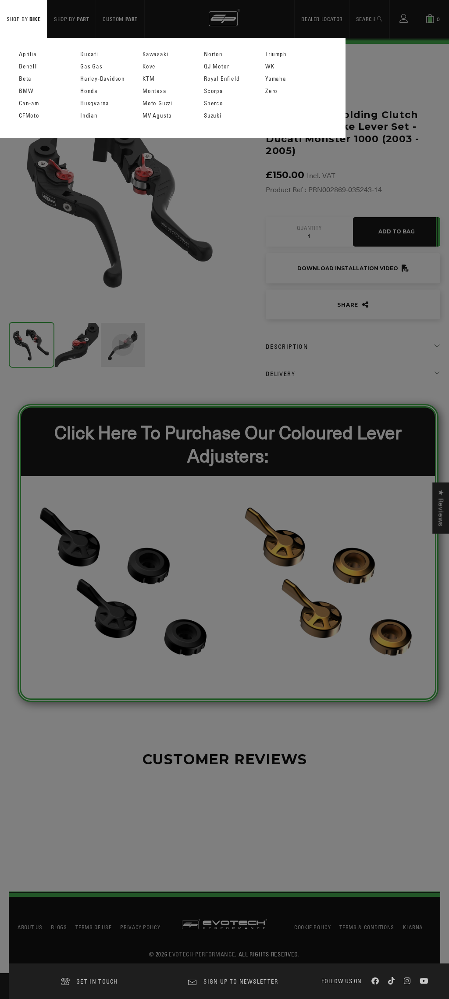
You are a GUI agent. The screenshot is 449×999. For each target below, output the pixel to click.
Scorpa (213, 91)
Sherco (213, 103)
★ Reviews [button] (440, 507)
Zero (271, 91)
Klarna (413, 927)
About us (30, 927)
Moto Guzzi (157, 103)
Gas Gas (91, 66)
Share (348, 304)
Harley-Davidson (102, 78)
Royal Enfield (221, 78)
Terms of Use (93, 927)
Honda (89, 91)
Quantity (309, 228)
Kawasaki (155, 54)
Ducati (89, 54)
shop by (23, 18)
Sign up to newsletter (240, 981)
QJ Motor (216, 66)
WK (269, 66)
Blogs (59, 927)
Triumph (276, 54)
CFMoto (29, 115)
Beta (25, 78)
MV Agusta (157, 115)
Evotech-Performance (202, 954)
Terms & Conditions (366, 927)
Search (366, 18)
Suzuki (212, 115)
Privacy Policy (140, 927)
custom (120, 18)
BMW (26, 91)
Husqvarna (94, 103)
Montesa (155, 91)
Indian (89, 115)
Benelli (28, 66)
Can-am (29, 103)
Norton (213, 54)
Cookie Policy (312, 927)
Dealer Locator (321, 18)
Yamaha (275, 78)
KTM (148, 78)
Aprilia (28, 54)
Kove (149, 66)
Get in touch (97, 981)
